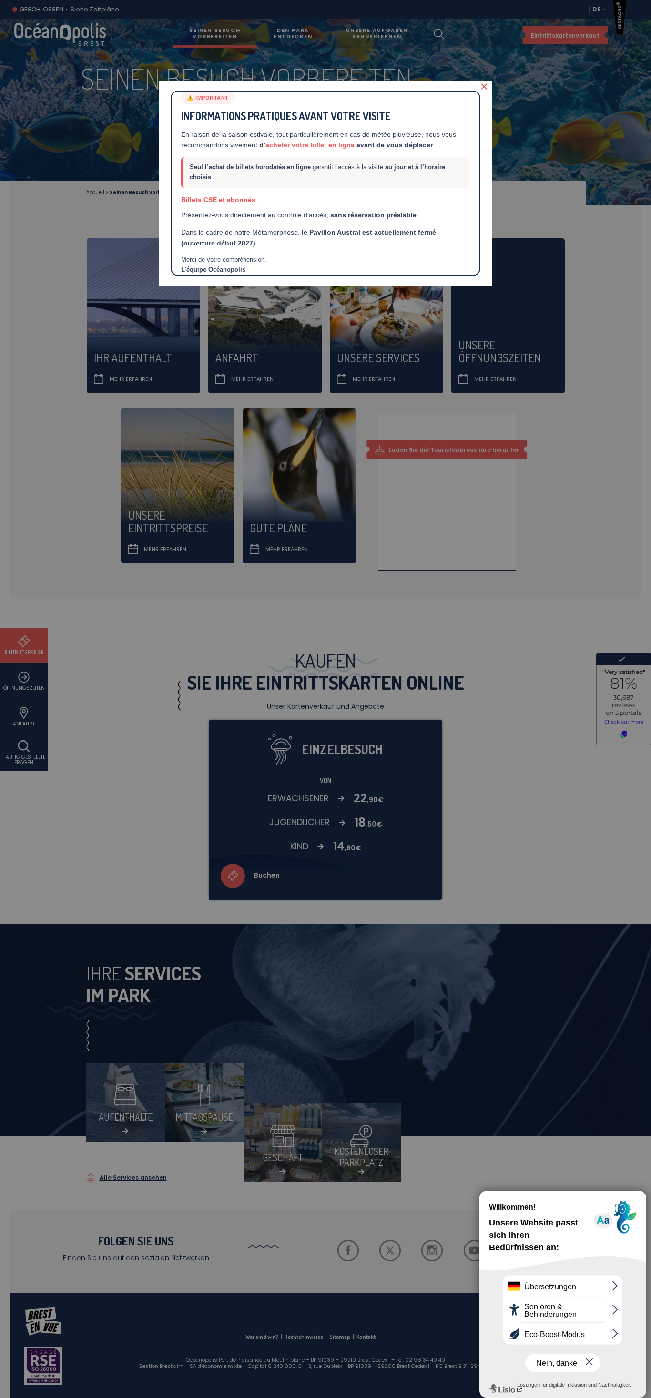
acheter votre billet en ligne (310, 145)
